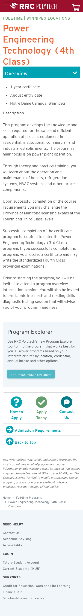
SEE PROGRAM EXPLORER (31, 374)
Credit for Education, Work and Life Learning (36, 585)
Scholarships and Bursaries (23, 597)
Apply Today (41, 413)
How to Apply (16, 413)
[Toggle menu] (30, 6)
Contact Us (66, 413)
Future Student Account (21, 562)
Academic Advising (17, 538)
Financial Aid (12, 591)
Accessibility (12, 544)
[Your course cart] (75, 6)
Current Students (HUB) (22, 568)
